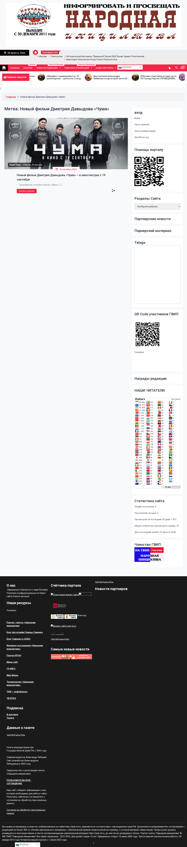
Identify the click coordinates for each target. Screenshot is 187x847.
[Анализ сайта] (57, 615)
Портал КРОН (14, 655)
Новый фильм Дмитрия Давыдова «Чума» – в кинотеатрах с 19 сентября (61, 177)
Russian (126, 67)
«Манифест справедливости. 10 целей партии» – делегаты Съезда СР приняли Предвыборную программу (42, 77)
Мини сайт (12, 662)
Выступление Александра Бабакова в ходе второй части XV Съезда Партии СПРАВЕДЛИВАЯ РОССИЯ (88, 77)
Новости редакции (49, 67)
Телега (10, 718)
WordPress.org (141, 137)
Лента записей (141, 124)
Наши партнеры (104, 68)
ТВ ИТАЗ (11, 698)
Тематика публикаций (79, 67)
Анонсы (28, 67)
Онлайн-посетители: (144, 506)
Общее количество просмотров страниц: (155, 526)
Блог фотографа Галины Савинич (25, 632)
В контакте (12, 714)
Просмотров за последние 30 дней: (152, 519)
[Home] (4, 68)
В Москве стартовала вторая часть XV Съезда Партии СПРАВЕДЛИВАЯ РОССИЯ (137, 77)
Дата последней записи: (147, 532)
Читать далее (26, 191)
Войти (137, 118)
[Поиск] (176, 68)
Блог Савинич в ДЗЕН (18, 639)
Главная (14, 68)
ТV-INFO (11, 668)
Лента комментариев (145, 131)
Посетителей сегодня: (145, 513)
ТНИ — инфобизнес (17, 691)
